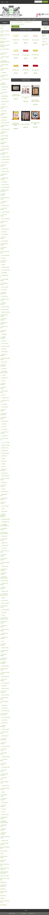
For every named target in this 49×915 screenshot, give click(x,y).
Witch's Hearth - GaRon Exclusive (35, 101)
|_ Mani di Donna (4, 450)
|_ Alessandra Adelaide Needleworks (5, 61)
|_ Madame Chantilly (4, 445)
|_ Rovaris (2, 615)
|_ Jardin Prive (3, 348)
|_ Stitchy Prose (3, 705)
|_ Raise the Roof (4, 580)
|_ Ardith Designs (4, 86)
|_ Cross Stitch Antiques (3, 209)
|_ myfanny (2, 488)
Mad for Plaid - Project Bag (5, 879)
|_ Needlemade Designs (3, 499)
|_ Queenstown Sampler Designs (4, 577)
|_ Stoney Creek (4, 708)
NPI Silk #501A (25, 55)
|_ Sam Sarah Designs (3, 626)
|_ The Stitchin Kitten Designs (4, 789)
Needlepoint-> (3, 889)
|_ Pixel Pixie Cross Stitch (4, 551)
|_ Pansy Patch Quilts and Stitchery (4, 533)
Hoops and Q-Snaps (4, 875)
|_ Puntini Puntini (4, 566)
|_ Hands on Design (4, 306)
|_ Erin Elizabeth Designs (4, 244)
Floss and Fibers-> (4, 851)
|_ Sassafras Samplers (3, 644)
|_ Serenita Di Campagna (3, 662)
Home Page (18, 19)
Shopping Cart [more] (45, 23)
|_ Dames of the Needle (3, 222)
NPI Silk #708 (35, 40)
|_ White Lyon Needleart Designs (4, 822)
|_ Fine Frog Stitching (5, 270)
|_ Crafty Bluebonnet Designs (4, 198)
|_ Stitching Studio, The (4, 702)
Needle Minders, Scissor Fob (3, 886)
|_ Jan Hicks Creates (5, 346)
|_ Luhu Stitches (4, 435)
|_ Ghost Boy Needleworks (3, 293)
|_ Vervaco (2, 811)
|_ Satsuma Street (4, 647)
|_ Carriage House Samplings (4, 153)
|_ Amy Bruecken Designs (4, 69)
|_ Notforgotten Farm (4, 521)
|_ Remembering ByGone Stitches (4, 594)
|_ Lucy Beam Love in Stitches (4, 432)
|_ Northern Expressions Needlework (3, 515)
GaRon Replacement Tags (4, 865)
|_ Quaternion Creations (3, 573)
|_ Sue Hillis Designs (4, 710)
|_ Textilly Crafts (3, 722)
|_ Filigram (2, 264)
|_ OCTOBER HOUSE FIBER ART (4, 525)
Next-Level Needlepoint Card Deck (16, 124)
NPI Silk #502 (35, 70)
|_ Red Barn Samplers (3, 588)
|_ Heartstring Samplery (3, 319)
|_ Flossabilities (3, 272)
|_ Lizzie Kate (3, 423)
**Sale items (2, 25)
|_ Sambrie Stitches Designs (4, 630)
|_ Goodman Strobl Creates (4, 299)
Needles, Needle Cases (3, 892)
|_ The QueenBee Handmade (4, 774)
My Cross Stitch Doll (25, 97)
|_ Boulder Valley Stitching (4, 139)
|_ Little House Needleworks (3, 414)
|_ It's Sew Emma (4, 343)
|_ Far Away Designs (5, 255)
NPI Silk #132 (16, 39)
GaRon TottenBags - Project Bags (4, 872)
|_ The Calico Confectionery (3, 739)
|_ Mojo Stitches (4, 473)
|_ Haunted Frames (4, 309)
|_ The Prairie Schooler (3, 764)
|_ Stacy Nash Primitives (3, 691)
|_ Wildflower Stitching (3, 829)
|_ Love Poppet (3, 429)
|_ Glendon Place (4, 296)
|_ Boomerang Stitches (3, 132)
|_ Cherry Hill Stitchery (3, 165)
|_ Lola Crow (3, 426)
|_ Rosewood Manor (4, 609)
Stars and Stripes (26, 124)
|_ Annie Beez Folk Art (4, 80)
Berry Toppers (3, 38)
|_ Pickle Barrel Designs (3, 539)
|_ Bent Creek (3, 120)
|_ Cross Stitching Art (5, 212)
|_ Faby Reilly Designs (3, 248)
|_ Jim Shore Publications (3, 365)
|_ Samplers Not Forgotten (4, 638)
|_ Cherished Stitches (5, 159)
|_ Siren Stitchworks (4, 683)
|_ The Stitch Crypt (4, 785)
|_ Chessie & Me (4, 168)
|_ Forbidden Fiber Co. (4, 276)
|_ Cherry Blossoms (4, 162)
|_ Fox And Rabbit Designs (4, 280)
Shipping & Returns (44, 35)
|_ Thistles (2, 792)
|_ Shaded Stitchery (4, 665)
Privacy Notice (45, 38)
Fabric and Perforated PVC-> (4, 848)
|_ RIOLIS (2, 597)
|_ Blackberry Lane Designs (4, 126)
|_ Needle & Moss (4, 491)
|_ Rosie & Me (3, 612)
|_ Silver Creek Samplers (3, 680)
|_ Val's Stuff (3, 809)
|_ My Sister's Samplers (3, 485)
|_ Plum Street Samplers (3, 555)
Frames (2, 853)
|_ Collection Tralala (4, 171)
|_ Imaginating (3, 334)
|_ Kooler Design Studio (4, 391)
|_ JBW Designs (4, 351)
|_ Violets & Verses (4, 814)
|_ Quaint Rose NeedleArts (3, 569)
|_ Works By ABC (4, 840)
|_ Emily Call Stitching (3, 238)
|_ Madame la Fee (4, 447)
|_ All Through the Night (4, 65)
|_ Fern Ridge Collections (3, 261)
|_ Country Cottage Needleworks (4, 190)
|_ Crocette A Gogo (4, 205)
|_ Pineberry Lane (4, 545)
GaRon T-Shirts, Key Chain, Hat (4, 869)
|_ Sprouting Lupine (4, 688)
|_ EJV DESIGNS (4, 234)
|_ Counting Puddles (4, 187)
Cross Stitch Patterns (18, 22)
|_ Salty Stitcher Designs (3, 622)
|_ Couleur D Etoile (4, 184)
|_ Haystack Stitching (5, 312)
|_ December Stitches (3, 226)
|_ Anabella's (3, 72)
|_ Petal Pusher (3, 536)
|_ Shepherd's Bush (4, 676)
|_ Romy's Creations (4, 603)
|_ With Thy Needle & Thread (5, 837)
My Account (29, 19)
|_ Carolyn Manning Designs (4, 149)
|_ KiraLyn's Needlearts (3, 384)
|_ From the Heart (4, 287)
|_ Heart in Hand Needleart (4, 315)
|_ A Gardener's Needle (3, 53)
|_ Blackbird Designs (4, 129)
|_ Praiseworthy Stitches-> (3, 559)
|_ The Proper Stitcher (3, 770)
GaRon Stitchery (18, 913)
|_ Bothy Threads (4, 135)
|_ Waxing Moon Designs (4, 818)
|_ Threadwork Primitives (3, 799)
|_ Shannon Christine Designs (5, 673)
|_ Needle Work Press (3, 495)
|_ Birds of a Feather (4, 122)
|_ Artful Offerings (4, 96)
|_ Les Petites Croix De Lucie (4, 401)
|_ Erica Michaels (4, 241)
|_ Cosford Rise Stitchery (3, 175)
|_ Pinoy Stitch (3, 548)
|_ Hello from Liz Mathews (4, 323)
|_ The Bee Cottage (4, 729)
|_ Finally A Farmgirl (4, 267)
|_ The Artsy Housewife (3, 726)
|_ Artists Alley (3, 98)
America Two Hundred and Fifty (16, 95)
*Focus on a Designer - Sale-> (4, 31)
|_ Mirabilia (2, 463)
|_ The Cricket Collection (3, 743)
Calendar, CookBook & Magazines (5, 46)
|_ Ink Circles (3, 340)
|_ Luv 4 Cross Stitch (5, 442)
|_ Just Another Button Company (3, 372)
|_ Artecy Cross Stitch (3, 93)
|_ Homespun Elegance (3, 331)
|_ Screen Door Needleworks (3, 659)
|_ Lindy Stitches (4, 406)
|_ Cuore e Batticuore (5, 218)
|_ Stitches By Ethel (4, 694)
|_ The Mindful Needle (3, 753)
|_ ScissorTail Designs (3, 655)
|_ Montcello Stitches (5, 475)
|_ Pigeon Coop (3, 542)
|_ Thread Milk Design (3, 795)
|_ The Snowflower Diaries (4, 782)
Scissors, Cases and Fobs (4, 901)
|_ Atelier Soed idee (4, 101)
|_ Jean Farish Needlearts (3, 355)
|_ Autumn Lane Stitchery (3, 107)
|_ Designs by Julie (4, 229)
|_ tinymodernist (3, 802)
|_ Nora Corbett (3, 511)
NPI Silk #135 (16, 70)
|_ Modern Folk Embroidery (3, 470)
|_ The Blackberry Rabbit (4, 732)
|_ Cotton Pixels (3, 181)
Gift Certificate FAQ (45, 45)
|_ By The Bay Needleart (3, 143)
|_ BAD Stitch (3, 110)
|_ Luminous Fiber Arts (4, 439)
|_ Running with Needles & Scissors (4, 618)
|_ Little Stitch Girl (4, 421)
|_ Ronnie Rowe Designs (3, 606)
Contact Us (34, 19)
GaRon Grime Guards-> (3, 861)
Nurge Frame (3, 895)
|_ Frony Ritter (3, 289)
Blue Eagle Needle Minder (35, 123)
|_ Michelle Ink (3, 455)
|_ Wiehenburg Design (3, 825)
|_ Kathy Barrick (4, 377)
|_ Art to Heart (3, 89)
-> (5, 50)
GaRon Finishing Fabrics (3, 857)
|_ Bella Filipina (3, 117)
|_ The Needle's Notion (3, 760)
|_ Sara (2, 641)
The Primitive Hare (28, 22)
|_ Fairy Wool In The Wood (4, 252)
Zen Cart (27, 913)
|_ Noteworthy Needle (5, 519)
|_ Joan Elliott (3, 368)
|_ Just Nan (3, 375)
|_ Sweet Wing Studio (5, 717)
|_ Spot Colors (3, 685)
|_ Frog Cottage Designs (3, 284)
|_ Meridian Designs (4, 453)
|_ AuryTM (2, 104)
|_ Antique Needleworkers (3, 83)
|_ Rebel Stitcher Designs (4, 584)
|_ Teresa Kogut (3, 720)
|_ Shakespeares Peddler (4, 669)
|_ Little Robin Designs (3, 418)
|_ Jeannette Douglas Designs (5, 359)
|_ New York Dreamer (3, 503)
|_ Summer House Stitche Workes (4, 714)
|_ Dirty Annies (3, 231)
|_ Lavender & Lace (4, 397)
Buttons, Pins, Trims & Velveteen (5, 42)
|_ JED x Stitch (3, 362)
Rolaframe (2, 898)
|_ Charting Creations (5, 156)
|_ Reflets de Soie (4, 591)
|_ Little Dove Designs (3, 410)
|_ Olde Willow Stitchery (3, 529)
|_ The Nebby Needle (5, 756)
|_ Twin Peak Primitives (3, 806)
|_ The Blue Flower (4, 735)
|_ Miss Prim (3, 466)
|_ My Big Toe (3, 482)
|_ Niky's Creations (4, 506)
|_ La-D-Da (2, 394)
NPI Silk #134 (35, 54)
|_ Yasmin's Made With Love (4, 844)
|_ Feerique (2, 258)
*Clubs (1, 28)
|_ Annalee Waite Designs (4, 76)
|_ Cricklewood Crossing (3, 202)
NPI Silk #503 (25, 70)
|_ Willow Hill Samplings (3, 833)
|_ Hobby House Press (4, 327)
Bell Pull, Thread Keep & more (5, 35)
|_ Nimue (2, 508)
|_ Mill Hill (2, 458)
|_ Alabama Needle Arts (4, 57)
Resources (23, 19)
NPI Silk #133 (16, 54)
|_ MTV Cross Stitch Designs (4, 479)
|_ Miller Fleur (3, 461)
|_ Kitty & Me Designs (3, 388)
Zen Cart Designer (37, 913)
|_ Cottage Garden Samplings (4, 178)
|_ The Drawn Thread (5, 746)
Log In (7, 1)
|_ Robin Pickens (4, 600)
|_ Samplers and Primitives (4, 634)
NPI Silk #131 (25, 39)
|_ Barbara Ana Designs (3, 114)
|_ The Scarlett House (3, 778)
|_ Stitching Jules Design (4, 698)
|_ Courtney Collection (3, 194)
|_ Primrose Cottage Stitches (4, 563)
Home (2, 1)
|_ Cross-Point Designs (3, 215)
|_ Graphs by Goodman (3, 303)
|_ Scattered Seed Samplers (4, 651)
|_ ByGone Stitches (4, 146)
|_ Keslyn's (2, 380)
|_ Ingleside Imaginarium (3, 337)
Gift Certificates (3, 904)
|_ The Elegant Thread (3, 749)
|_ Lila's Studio (3, 404)
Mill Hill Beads (3, 882)
